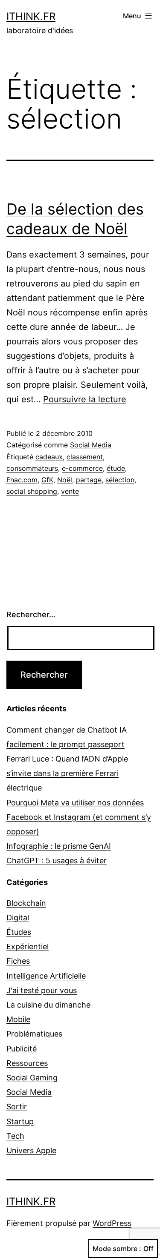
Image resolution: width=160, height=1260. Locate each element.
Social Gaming (32, 1077)
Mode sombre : (117, 1248)
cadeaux (49, 456)
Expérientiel (27, 946)
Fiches (18, 960)
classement (85, 456)
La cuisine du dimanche (48, 1004)
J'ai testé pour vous (41, 990)
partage (89, 479)
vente (70, 491)
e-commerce (82, 468)
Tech (15, 1135)
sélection (119, 479)
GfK (47, 479)
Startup (20, 1121)
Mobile (18, 1019)
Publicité (21, 1048)
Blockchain (26, 903)
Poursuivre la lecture (84, 399)
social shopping (31, 491)
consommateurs (32, 468)
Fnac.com (22, 479)
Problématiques (34, 1033)
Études (18, 932)
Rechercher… (30, 614)
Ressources (27, 1063)
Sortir (16, 1106)
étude (116, 468)
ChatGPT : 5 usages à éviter (56, 860)
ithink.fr (30, 16)
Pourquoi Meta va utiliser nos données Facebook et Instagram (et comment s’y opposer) (78, 817)
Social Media (90, 445)
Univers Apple (31, 1150)
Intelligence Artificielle (46, 975)
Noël (64, 479)
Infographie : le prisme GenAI (58, 846)
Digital (17, 917)
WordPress (112, 1223)
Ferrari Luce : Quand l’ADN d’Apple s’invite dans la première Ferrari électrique (67, 773)
